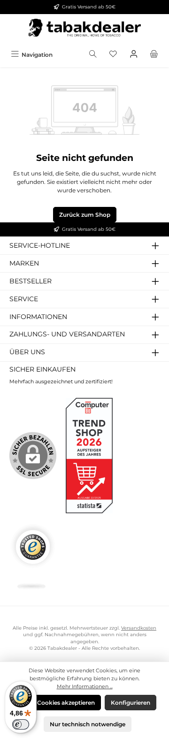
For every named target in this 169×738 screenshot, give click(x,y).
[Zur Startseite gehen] (84, 30)
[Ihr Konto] (133, 54)
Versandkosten (138, 628)
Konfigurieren (130, 702)
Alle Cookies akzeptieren (60, 702)
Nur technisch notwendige (87, 724)
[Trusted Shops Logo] (32, 557)
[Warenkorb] (154, 54)
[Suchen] (93, 54)
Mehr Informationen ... (85, 686)
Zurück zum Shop (84, 214)
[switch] (20, 724)
